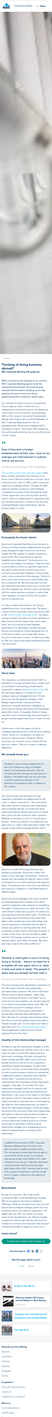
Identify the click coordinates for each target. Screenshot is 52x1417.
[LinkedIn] (36, 1251)
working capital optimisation (32, 1027)
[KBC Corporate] (6, 6)
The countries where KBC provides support (22, 473)
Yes (23, 1266)
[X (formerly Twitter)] (32, 1251)
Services (7, 358)
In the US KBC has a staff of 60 (22, 615)
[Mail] (41, 1251)
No (32, 1266)
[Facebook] (28, 1251)
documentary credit (34, 689)
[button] (41, 6)
